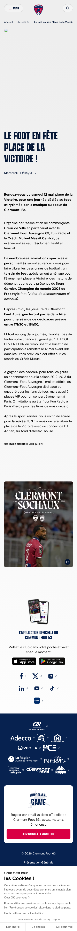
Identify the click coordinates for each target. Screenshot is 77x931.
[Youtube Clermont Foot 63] (38, 688)
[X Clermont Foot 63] (37, 676)
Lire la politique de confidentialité (22, 913)
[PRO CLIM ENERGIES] (51, 747)
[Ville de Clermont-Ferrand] (39, 769)
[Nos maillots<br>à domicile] (38, 524)
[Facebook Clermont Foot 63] (23, 676)
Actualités (23, 22)
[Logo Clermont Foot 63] (38, 10)
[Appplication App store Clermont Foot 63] (24, 661)
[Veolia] (29, 748)
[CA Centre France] (38, 725)
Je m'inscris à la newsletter (38, 834)
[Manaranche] (59, 738)
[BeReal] (38, 700)
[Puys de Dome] (56, 759)
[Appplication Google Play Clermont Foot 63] (52, 661)
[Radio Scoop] (42, 738)
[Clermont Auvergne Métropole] (16, 769)
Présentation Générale (38, 862)
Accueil (8, 22)
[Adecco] (22, 738)
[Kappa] (62, 769)
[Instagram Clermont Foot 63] (52, 676)
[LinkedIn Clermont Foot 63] (23, 688)
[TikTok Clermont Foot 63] (54, 688)
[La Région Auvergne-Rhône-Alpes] (25, 759)
